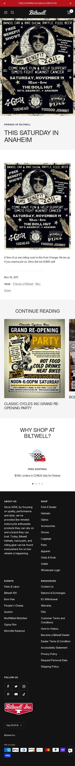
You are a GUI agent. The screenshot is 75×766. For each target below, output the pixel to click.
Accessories (48, 525)
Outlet (44, 563)
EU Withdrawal (49, 599)
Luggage (46, 538)
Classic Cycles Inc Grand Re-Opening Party (31, 405)
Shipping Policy (50, 666)
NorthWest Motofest (15, 618)
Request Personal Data (54, 660)
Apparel (45, 551)
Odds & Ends (48, 557)
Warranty (46, 605)
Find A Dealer (49, 507)
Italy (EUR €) (12, 725)
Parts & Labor (12, 586)
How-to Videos (49, 628)
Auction (8, 611)
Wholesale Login (50, 570)
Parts (44, 544)
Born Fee (9, 599)
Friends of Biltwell (17, 124)
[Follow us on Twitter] (16, 686)
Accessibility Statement (54, 647)
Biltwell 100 (10, 592)
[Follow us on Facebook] (8, 686)
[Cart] (69, 12)
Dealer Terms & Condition (55, 641)
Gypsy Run (10, 624)
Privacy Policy (49, 653)
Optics (44, 519)
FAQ (43, 611)
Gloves (45, 532)
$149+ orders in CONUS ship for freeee (37, 475)
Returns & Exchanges (53, 592)
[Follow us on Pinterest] (8, 694)
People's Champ (13, 605)
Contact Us (47, 586)
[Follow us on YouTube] (16, 694)
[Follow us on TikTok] (24, 694)
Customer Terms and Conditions (53, 620)
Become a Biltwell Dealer (55, 634)
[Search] (12, 12)
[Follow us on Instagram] (24, 686)
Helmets (45, 513)
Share (7, 290)
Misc (38, 283)
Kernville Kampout (14, 630)
